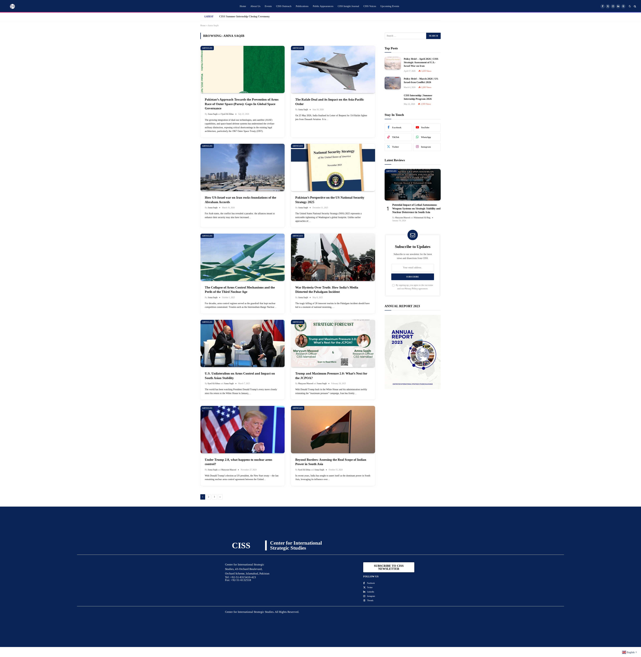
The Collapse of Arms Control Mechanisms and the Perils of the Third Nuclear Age (240, 290)
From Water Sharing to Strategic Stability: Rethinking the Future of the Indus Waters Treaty (256, 16)
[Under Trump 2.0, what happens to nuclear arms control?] (242, 429)
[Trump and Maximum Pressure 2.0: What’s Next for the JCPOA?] (333, 343)
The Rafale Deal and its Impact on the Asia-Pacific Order (329, 102)
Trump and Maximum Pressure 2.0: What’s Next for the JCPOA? (331, 376)
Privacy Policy (411, 288)
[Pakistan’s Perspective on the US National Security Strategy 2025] (333, 167)
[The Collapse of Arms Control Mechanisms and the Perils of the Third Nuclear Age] (242, 257)
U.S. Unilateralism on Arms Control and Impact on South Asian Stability (240, 376)
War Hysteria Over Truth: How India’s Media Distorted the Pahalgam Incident (326, 290)
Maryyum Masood (305, 383)
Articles (207, 48)
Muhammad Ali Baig (422, 217)
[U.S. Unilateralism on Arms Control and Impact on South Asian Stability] (242, 343)
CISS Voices (369, 6)
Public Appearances (323, 6)
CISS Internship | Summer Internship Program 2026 (418, 97)
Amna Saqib (213, 114)
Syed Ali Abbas (227, 114)
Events (268, 6)
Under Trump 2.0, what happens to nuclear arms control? (238, 462)
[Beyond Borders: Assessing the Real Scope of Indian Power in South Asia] (333, 429)
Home (243, 6)
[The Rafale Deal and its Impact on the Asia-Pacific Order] (333, 69)
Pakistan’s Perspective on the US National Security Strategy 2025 (329, 200)
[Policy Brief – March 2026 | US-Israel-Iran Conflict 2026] (393, 83)
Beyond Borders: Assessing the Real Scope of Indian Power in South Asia (330, 462)
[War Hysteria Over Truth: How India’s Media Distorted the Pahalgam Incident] (333, 257)
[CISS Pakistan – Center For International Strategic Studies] (12, 6)
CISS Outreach (283, 6)
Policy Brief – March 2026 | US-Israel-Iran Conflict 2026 (421, 80)
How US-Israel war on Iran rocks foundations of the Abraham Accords (240, 200)
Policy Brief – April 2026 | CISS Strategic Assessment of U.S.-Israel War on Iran (421, 62)
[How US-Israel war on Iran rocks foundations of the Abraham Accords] (242, 167)
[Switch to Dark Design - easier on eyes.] (630, 6)
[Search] (634, 6)
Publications (302, 6)
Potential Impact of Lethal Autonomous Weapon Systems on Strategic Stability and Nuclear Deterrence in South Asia (416, 208)
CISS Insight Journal (348, 6)
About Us (255, 6)
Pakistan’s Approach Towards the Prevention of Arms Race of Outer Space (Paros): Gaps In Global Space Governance (241, 104)
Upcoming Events (389, 6)
